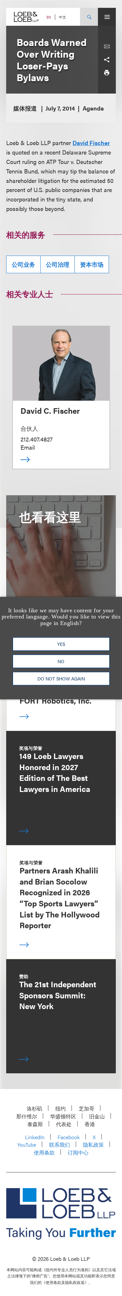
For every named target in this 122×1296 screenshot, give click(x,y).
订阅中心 (78, 1152)
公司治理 (57, 264)
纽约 (60, 1108)
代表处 (64, 1124)
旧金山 (97, 1116)
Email (27, 447)
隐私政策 (93, 1144)
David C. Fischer (50, 410)
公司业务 (23, 264)
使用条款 (44, 1152)
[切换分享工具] (107, 59)
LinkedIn (35, 1137)
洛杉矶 (34, 1108)
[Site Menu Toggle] (107, 17)
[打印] (107, 72)
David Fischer (91, 143)
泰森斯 (35, 1124)
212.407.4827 (36, 439)
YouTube (26, 1144)
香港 (90, 1124)
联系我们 (59, 1144)
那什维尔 (26, 1116)
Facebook (69, 1137)
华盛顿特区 (63, 1116)
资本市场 (91, 264)
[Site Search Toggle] (89, 17)
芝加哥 (86, 1108)
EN (49, 17)
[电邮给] (107, 46)
